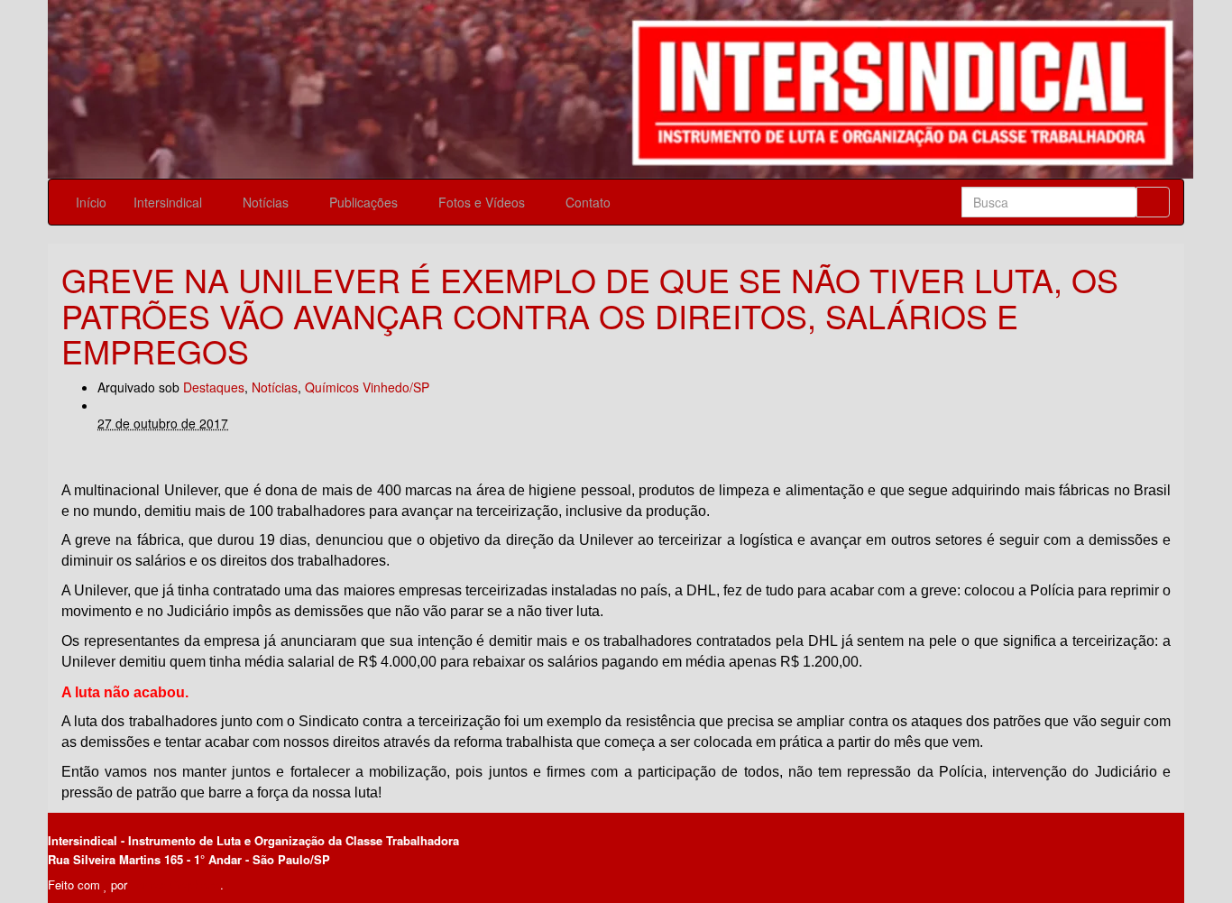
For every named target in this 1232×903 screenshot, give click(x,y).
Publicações (365, 202)
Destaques (213, 387)
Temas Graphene (175, 884)
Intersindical (169, 202)
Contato (589, 202)
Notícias (267, 202)
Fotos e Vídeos (483, 202)
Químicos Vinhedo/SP (367, 387)
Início (91, 202)
